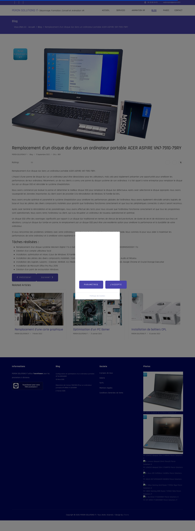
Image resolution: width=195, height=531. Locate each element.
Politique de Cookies (97, 296)
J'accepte (116, 284)
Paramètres (91, 284)
